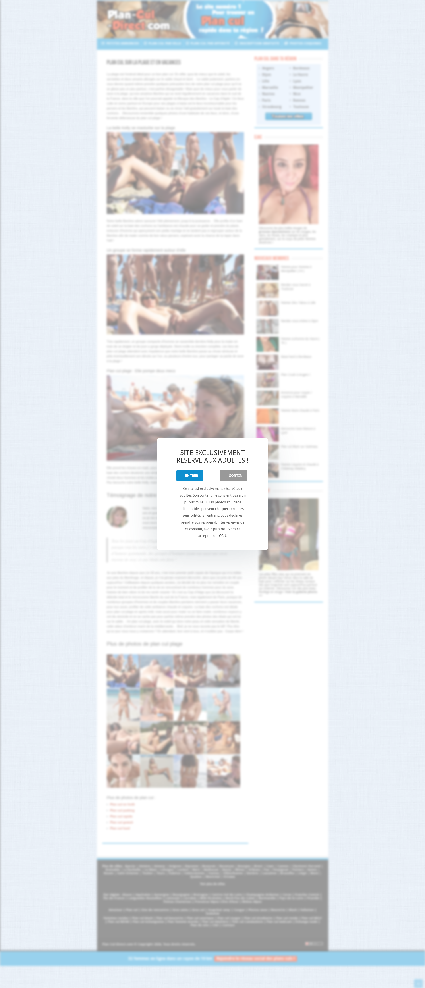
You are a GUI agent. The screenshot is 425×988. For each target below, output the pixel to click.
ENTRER (191, 476)
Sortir (235, 476)
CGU (222, 536)
